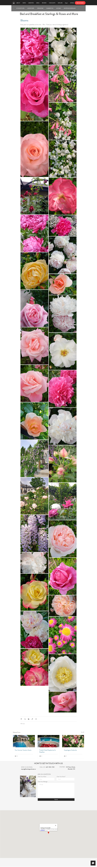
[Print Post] (36, 719)
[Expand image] (34, 46)
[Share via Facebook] (21, 719)
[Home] (13, 3)
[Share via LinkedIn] (28, 719)
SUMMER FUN (49, 8)
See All (82, 732)
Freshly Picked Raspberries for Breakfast (47, 751)
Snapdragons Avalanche (70, 750)
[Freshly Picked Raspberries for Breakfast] (48, 741)
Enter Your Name (42, 776)
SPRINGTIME (40, 8)
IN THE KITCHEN (20, 8)
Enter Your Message (42, 781)
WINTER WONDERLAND (70, 8)
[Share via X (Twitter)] (25, 719)
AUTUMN (58, 8)
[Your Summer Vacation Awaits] (24, 741)
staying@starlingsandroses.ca (28, 769)
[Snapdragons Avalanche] (73, 741)
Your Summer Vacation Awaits (23, 750)
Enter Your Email (61, 776)
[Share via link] (32, 719)
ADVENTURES (30, 8)
